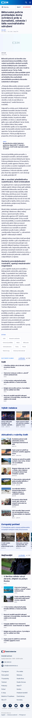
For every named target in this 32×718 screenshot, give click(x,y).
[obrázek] (16, 43)
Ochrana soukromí (12, 715)
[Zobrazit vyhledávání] (26, 2)
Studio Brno (20, 678)
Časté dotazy (21, 696)
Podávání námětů (22, 693)
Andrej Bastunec (7, 346)
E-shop (3, 693)
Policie (24, 346)
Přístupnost (22, 715)
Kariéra (19, 689)
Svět (4, 338)
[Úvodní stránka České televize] (8, 651)
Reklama (19, 675)
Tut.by (17, 346)
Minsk (18, 342)
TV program (5, 671)
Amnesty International (19, 351)
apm (5, 30)
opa (2, 30)
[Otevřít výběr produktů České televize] (30, 2)
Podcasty (4, 685)
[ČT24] (4, 2)
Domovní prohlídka (8, 342)
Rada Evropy (6, 351)
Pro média (20, 671)
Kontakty (19, 700)
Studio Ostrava (21, 682)
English (3, 715)
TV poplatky (5, 678)
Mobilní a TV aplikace (7, 696)
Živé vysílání (5, 675)
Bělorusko (26, 342)
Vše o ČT (3, 700)
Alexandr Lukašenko (14, 338)
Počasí (3, 689)
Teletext (4, 682)
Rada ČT (19, 685)
